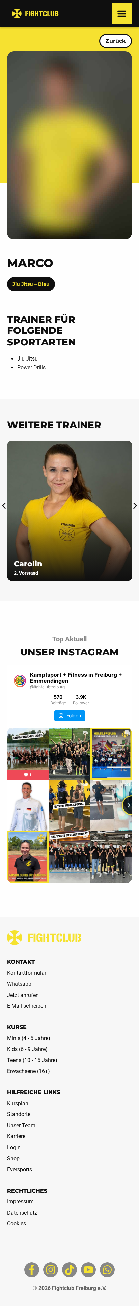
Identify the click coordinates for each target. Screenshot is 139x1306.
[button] (122, 13)
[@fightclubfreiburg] (20, 681)
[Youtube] (88, 1269)
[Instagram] (50, 1269)
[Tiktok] (69, 1269)
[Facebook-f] (31, 1269)
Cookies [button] (16, 1223)
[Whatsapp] (107, 1269)
